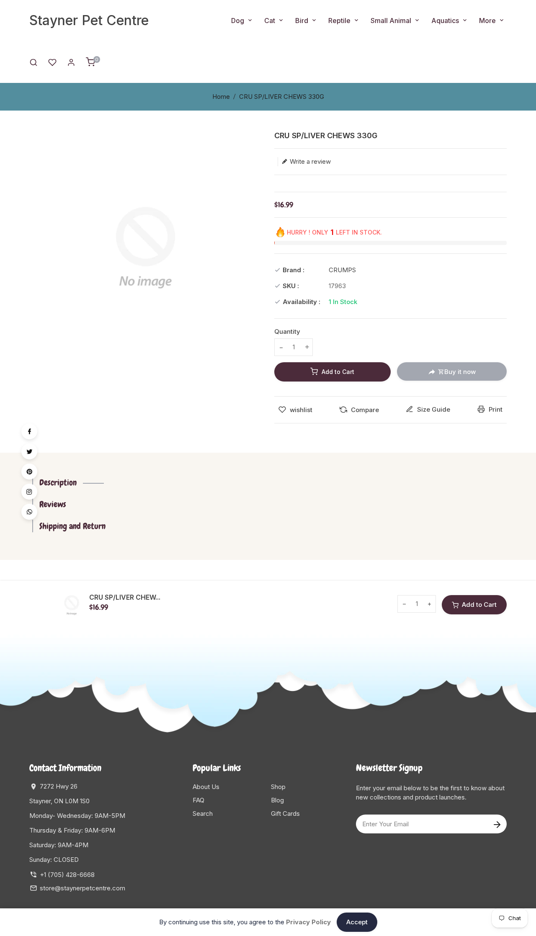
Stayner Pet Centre (89, 20)
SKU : (291, 286)
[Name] (496, 824)
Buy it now (460, 372)
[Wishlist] (52, 62)
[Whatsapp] (29, 512)
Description (58, 482)
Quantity (287, 331)
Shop (278, 787)
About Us (206, 787)
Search (203, 813)
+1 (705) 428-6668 (67, 875)
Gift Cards (285, 813)
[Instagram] (29, 492)
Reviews (52, 504)
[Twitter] (29, 451)
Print (494, 409)
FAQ (198, 800)
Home (221, 97)
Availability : (301, 302)
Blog (277, 800)
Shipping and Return (72, 526)
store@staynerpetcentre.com (82, 888)
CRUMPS (342, 270)
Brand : (293, 270)
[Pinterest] (29, 472)
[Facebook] (29, 431)
